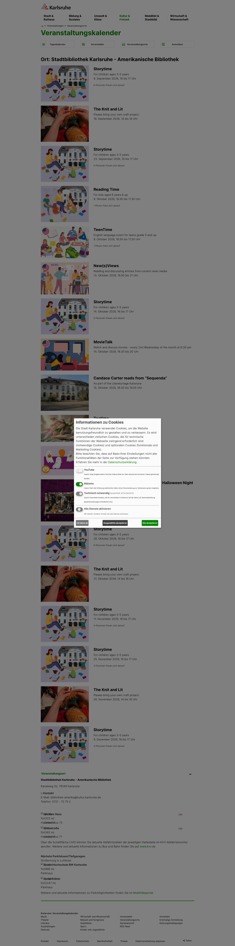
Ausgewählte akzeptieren (115, 523)
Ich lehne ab (82, 523)
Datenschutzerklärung (122, 462)
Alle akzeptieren (149, 523)
